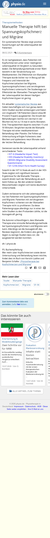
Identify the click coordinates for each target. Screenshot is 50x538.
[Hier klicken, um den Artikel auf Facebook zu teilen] (35, 268)
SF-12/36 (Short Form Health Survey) (27, 166)
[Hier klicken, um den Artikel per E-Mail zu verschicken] (40, 268)
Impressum (18, 406)
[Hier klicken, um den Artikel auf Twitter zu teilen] (31, 268)
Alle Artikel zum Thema (27, 391)
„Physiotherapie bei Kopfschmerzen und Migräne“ (20, 263)
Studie (6, 280)
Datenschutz (30, 406)
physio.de (13, 3)
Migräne (26, 284)
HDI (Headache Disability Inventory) (26, 157)
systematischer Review (26, 104)
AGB (39, 406)
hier (18, 304)
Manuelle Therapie (22, 280)
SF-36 (36, 284)
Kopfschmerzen (11, 284)
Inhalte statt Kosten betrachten (33, 355)
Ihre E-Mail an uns (35, 409)
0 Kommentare (24, 52)
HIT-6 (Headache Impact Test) (23, 154)
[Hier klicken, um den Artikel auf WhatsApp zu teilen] (26, 268)
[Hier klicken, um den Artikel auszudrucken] (45, 268)
